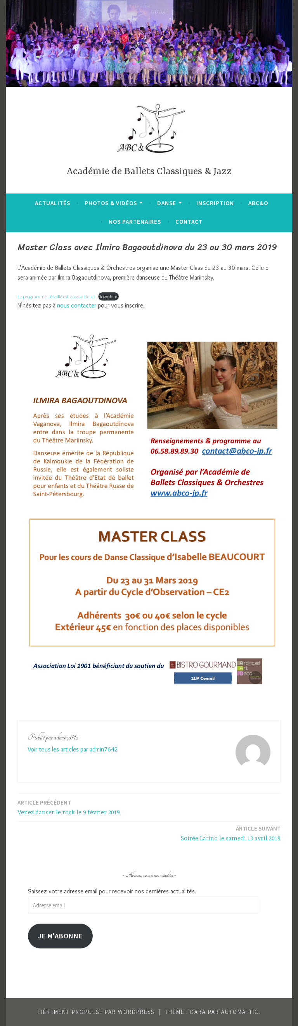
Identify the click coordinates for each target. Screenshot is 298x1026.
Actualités (52, 203)
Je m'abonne (60, 935)
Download (108, 296)
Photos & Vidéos (111, 203)
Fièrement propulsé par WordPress (96, 1012)
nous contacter (76, 305)
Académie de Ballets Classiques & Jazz (149, 171)
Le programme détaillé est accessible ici (56, 296)
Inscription (215, 203)
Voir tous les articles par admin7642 (73, 749)
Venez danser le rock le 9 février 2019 (68, 807)
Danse (166, 203)
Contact (189, 221)
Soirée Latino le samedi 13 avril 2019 (231, 833)
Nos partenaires (135, 221)
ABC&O (258, 203)
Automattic (240, 1012)
